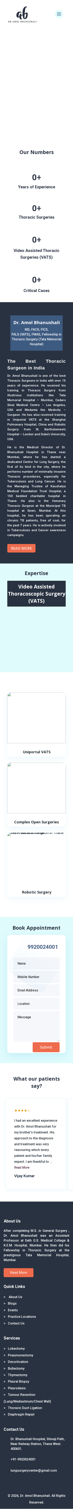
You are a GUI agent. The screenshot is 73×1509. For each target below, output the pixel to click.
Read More (21, 548)
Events (13, 1310)
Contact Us (16, 1323)
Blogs (12, 1303)
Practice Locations (22, 1317)
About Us (15, 1297)
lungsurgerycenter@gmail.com (34, 1470)
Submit (46, 1047)
